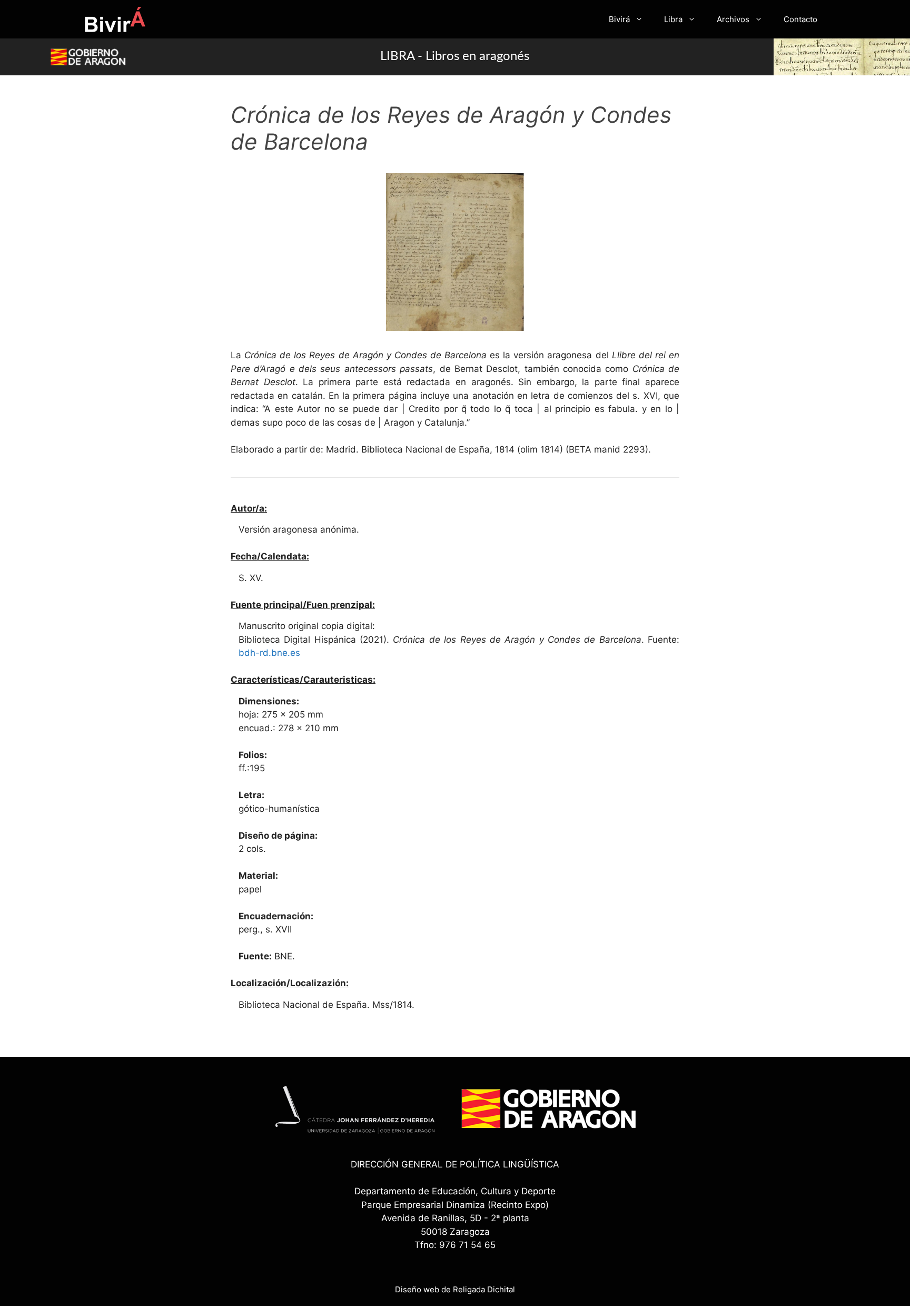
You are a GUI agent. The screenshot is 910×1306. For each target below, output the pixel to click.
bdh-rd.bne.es (269, 652)
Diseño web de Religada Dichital (455, 1289)
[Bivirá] (114, 19)
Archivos (733, 19)
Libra (673, 19)
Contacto (800, 19)
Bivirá (619, 19)
